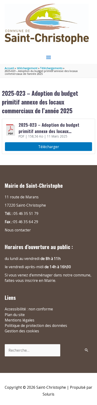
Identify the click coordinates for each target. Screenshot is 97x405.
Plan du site (15, 314)
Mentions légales (19, 320)
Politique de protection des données (36, 325)
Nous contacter (18, 230)
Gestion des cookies (22, 331)
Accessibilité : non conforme (29, 309)
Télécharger (48, 146)
